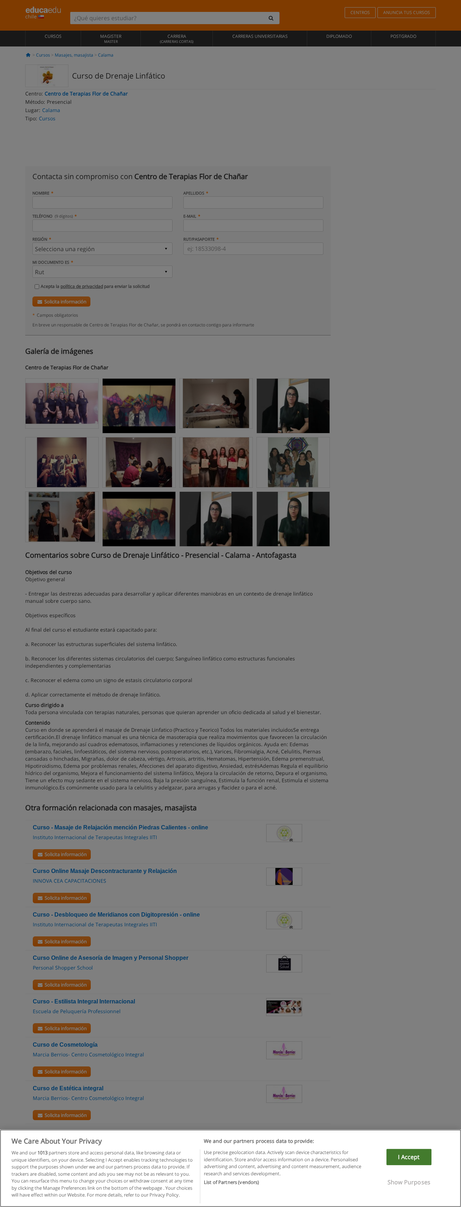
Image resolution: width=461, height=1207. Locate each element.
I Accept (409, 1157)
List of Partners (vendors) (231, 1182)
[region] (230, 1168)
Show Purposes (409, 1182)
